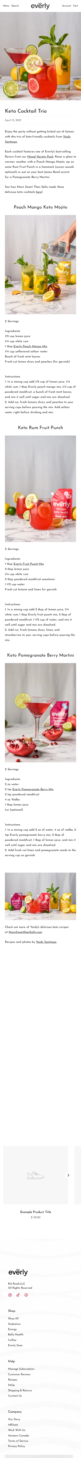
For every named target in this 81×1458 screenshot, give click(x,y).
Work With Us (16, 1430)
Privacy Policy (16, 1446)
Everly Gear (15, 1345)
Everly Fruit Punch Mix (29, 564)
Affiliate (13, 1424)
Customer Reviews (19, 1374)
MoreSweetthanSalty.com (25, 932)
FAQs (11, 1385)
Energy (12, 1329)
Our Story (14, 1419)
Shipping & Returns (20, 1390)
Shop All (13, 1318)
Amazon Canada (18, 1435)
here (39, 192)
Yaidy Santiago (46, 942)
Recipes (12, 1379)
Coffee (12, 1340)
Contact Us (15, 1395)
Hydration (14, 1324)
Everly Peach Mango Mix (30, 346)
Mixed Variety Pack (40, 156)
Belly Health (15, 1334)
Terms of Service (18, 1441)
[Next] (68, 1175)
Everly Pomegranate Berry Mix (32, 789)
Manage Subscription (21, 1369)
